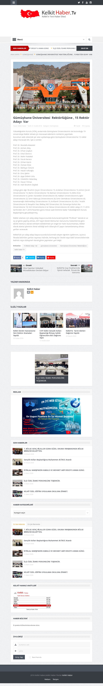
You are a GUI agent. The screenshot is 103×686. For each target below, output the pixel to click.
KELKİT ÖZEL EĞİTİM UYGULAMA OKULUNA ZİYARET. (46, 491)
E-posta (87, 126)
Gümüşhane (54, 126)
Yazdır (78, 126)
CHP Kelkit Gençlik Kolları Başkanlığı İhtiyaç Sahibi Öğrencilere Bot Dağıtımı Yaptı (50, 334)
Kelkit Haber (22, 126)
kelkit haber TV (20, 249)
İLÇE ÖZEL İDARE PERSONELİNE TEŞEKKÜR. (51, 48)
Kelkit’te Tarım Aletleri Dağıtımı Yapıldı (75, 332)
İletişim (56, 679)
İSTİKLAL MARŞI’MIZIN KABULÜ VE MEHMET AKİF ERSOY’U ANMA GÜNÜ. (54, 470)
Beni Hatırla (36, 657)
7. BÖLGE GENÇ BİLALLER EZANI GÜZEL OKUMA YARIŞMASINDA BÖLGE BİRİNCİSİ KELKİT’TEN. (54, 449)
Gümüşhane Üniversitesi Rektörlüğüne (73, 246)
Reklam (47, 679)
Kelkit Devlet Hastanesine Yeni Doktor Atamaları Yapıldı (24, 333)
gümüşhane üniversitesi (49, 246)
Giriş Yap (19, 657)
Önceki (29, 265)
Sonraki (74, 265)
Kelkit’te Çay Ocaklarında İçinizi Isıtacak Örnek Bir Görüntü (68, 270)
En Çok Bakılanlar (34, 524)
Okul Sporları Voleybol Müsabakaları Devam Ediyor (35, 269)
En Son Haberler (19, 524)
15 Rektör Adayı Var (30, 246)
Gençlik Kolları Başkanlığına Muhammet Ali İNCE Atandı (47, 459)
